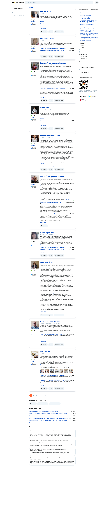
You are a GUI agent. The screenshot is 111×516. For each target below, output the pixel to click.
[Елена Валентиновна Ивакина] (35, 138)
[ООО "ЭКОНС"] (35, 354)
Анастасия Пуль (46, 262)
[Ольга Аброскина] (35, 235)
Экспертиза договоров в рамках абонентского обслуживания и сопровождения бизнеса (87, 26)
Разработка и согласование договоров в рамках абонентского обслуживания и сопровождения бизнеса (51, 23)
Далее (46, 395)
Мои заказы (16, 12)
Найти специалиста (18, 8)
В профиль (42, 21)
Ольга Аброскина (47, 233)
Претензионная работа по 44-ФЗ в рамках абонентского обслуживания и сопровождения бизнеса (89, 30)
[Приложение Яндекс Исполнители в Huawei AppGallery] (83, 100)
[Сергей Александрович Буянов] (35, 179)
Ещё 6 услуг (43, 385)
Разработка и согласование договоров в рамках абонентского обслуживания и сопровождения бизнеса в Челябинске (48, 413)
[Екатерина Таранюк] (35, 41)
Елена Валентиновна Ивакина (51, 135)
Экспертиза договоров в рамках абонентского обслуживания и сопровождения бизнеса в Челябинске (48, 418)
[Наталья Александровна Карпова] (35, 66)
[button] (44, 31)
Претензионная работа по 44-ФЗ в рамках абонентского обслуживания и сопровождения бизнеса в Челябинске (48, 420)
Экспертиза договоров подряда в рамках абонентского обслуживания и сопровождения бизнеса (89, 34)
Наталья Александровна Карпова (53, 63)
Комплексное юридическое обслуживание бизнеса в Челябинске (43, 411)
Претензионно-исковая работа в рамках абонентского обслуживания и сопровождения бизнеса (89, 21)
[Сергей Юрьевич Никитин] (35, 325)
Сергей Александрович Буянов (52, 176)
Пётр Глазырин (46, 11)
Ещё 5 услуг (43, 28)
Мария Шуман (45, 107)
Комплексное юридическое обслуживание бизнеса (51, 26)
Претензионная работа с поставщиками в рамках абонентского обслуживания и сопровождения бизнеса (89, 39)
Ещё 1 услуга (43, 125)
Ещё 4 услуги (43, 97)
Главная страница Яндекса (13, 3)
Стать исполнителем (19, 15)
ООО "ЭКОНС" (45, 351)
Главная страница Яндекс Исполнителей (18, 3)
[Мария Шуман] (35, 110)
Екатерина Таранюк (47, 38)
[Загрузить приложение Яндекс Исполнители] (89, 84)
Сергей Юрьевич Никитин (50, 322)
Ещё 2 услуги (43, 52)
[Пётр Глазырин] (35, 14)
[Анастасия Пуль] (35, 265)
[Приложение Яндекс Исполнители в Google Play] (92, 96)
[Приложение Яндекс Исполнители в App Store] (83, 96)
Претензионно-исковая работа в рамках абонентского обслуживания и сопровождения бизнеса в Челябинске (48, 415)
